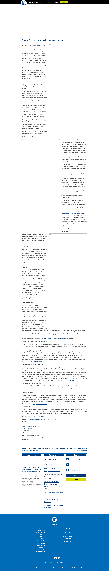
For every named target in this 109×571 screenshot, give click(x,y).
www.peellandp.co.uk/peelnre (37, 361)
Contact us (41, 554)
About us (30, 2)
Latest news (45, 568)
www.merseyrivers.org (28, 265)
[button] (69, 2)
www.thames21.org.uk (34, 419)
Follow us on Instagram (76, 470)
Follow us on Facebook (76, 460)
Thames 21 (37, 446)
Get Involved (54, 2)
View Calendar (48, 507)
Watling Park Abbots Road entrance (53, 492)
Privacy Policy (81, 568)
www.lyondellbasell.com (46, 338)
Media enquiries (65, 568)
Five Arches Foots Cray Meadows (53, 474)
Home (26, 568)
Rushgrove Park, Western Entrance (53, 505)
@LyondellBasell (62, 338)
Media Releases (31, 446)
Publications (73, 568)
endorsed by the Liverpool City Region (74, 213)
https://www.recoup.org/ (39, 416)
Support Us (38, 568)
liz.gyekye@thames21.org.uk (29, 428)
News (47, 2)
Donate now (64, 2)
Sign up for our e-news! (55, 568)
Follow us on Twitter (75, 465)
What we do (39, 2)
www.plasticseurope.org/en (40, 404)
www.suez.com (72, 380)
